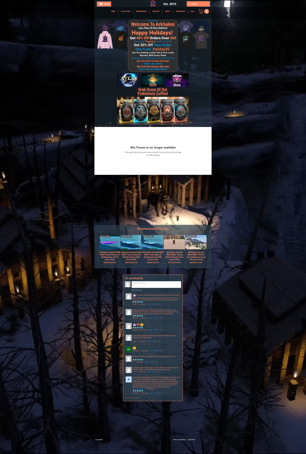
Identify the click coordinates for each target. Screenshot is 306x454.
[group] (152, 250)
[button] (204, 11)
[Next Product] (210, 242)
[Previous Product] (95, 242)
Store (152, 85)
